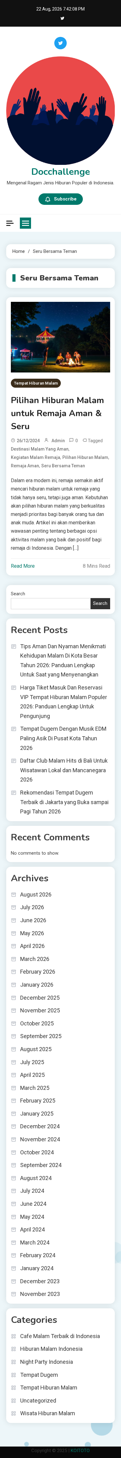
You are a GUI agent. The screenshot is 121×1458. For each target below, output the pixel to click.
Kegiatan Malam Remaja (35, 457)
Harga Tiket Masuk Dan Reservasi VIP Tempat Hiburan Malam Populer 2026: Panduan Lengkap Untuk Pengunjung (63, 701)
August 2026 (36, 894)
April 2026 (32, 946)
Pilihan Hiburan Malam (85, 457)
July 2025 (32, 1062)
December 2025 (40, 997)
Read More (23, 566)
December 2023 (40, 1281)
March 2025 (34, 1088)
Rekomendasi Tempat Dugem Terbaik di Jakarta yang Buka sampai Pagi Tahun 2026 (64, 802)
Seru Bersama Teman (63, 465)
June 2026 (33, 920)
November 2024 (40, 1139)
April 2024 (32, 1229)
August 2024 (36, 1178)
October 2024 (37, 1152)
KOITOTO (80, 1450)
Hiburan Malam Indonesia (51, 1349)
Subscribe (65, 199)
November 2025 (40, 1010)
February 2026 (37, 971)
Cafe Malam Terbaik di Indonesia (60, 1336)
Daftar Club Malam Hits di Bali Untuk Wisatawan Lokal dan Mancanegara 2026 (64, 770)
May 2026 (32, 933)
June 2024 (33, 1203)
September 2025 (40, 1036)
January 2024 (36, 1268)
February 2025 (37, 1100)
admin (58, 440)
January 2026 (36, 984)
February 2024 (37, 1255)
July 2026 (32, 907)
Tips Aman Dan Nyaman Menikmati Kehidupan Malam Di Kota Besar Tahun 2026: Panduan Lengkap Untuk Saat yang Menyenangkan (63, 660)
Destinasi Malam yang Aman (40, 449)
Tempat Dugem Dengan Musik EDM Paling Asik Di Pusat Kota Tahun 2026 (63, 738)
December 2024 (40, 1126)
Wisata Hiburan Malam (47, 1413)
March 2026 (34, 959)
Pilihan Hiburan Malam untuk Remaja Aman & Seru (57, 413)
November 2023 (40, 1294)
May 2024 (32, 1217)
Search (18, 594)
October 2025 (37, 1023)
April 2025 (32, 1075)
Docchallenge (60, 171)
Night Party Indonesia (46, 1362)
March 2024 (34, 1242)
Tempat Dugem (39, 1375)
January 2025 (36, 1113)
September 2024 (40, 1165)
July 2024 (32, 1190)
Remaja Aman (25, 465)
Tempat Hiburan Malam (36, 383)
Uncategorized (38, 1400)
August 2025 (36, 1049)
